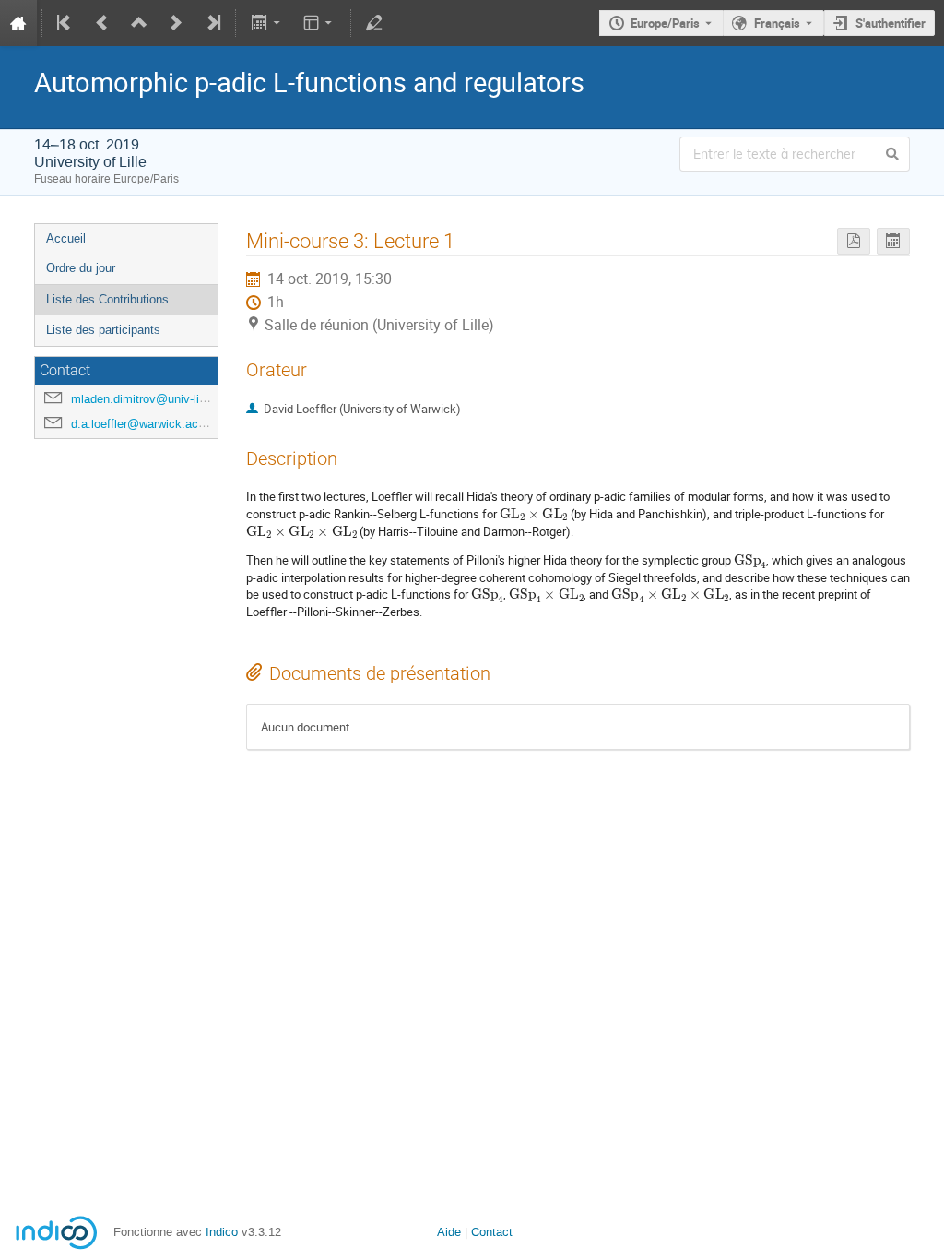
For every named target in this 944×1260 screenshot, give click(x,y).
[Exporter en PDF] (853, 241)
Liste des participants (103, 330)
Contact (492, 1232)
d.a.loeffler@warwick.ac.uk (143, 424)
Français (777, 23)
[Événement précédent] (102, 23)
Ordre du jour (80, 268)
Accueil (66, 238)
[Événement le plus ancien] (65, 23)
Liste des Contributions (107, 299)
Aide (449, 1232)
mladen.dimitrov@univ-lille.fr (146, 399)
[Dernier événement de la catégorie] (212, 23)
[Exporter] (267, 23)
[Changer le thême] (319, 23)
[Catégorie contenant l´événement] (139, 23)
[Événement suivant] (176, 23)
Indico (222, 1232)
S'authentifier (891, 23)
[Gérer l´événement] (374, 23)
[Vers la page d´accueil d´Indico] (18, 23)
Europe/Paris (665, 23)
